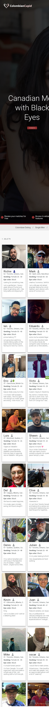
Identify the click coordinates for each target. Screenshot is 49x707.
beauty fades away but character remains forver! (14, 392)
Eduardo (34, 326)
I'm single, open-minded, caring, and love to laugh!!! (13, 505)
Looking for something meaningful (14, 282)
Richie (7, 271)
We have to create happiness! (14, 501)
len (5, 326)
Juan (32, 599)
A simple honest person (12, 666)
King (5, 611)
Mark (32, 271)
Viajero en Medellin (10, 447)
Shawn (33, 435)
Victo (32, 380)
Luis (6, 435)
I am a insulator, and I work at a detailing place (14, 615)
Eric (6, 380)
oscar (32, 654)
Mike (7, 654)
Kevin (7, 599)
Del (6, 490)
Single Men (40, 227)
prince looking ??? (10, 337)
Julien (33, 545)
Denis (7, 545)
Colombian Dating (23, 227)
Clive (32, 490)
